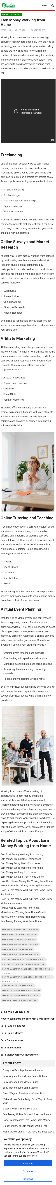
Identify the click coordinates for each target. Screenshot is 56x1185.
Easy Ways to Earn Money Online (20, 1082)
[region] (28, 1159)
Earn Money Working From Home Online (20, 954)
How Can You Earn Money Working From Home (23, 964)
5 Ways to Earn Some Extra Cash (20, 1108)
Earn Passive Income (13, 1025)
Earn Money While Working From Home (20, 945)
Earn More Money (11, 1047)
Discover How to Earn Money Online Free (25, 1125)
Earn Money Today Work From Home (18, 940)
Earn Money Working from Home (17, 949)
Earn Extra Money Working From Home (20, 930)
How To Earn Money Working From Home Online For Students (26, 969)
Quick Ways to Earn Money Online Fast (24, 1093)
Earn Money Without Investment (19, 1054)
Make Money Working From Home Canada (21, 990)
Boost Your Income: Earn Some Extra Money (26, 1120)
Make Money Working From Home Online (20, 995)
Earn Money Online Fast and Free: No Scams (27, 1114)
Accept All (28, 1163)
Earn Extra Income (11, 14)
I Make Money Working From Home (17, 985)
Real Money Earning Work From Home (19, 1000)
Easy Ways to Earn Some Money (20, 1087)
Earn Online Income (12, 1040)
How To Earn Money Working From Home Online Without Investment (24, 977)
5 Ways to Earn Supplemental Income (23, 1070)
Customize (28, 1171)
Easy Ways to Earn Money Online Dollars (25, 1076)
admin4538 (6, 30)
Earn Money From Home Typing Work (19, 935)
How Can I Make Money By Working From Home (23, 959)
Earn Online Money (12, 1033)
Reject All (28, 1179)
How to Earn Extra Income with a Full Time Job (28, 1018)
